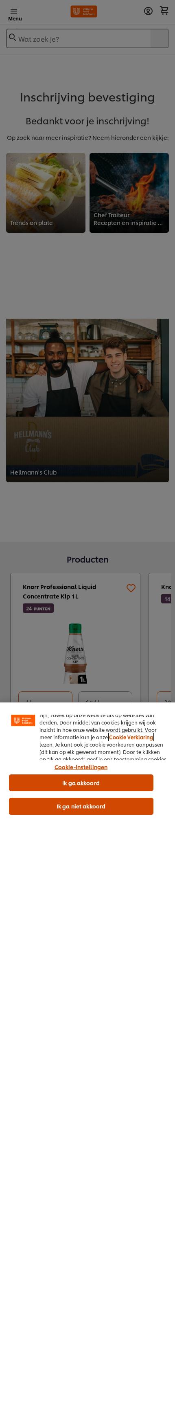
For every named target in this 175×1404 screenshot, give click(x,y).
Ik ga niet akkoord (81, 806)
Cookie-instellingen (81, 766)
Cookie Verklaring (131, 737)
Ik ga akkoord (81, 782)
